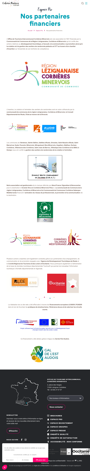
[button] (4, 467)
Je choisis (25, 460)
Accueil (30, 30)
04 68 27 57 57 (56, 390)
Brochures (56, 416)
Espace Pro (39, 30)
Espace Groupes (59, 427)
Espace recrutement (61, 423)
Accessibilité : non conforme (66, 442)
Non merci (9, 460)
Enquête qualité (59, 434)
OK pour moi (40, 460)
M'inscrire (13, 431)
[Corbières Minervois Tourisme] (10, 3)
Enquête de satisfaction (63, 438)
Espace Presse (58, 430)
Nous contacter (56, 407)
